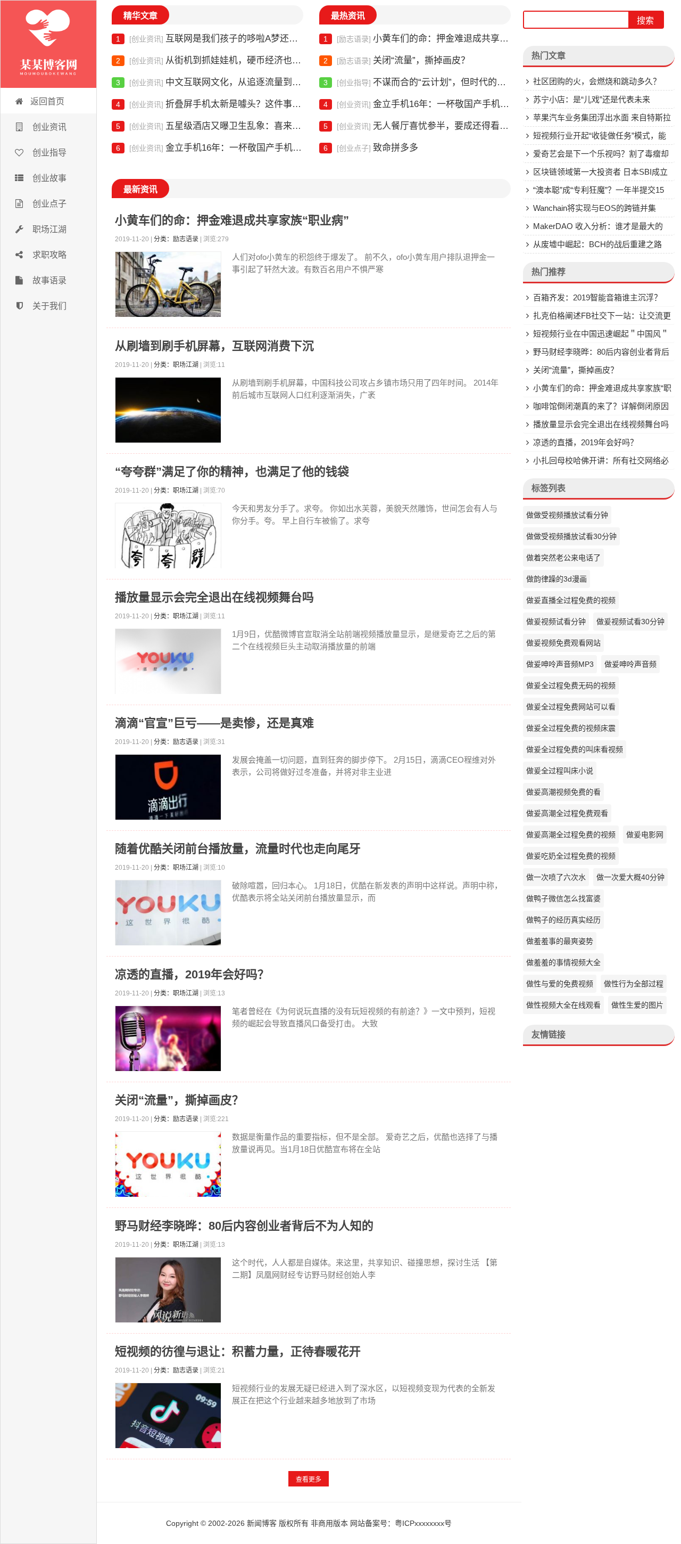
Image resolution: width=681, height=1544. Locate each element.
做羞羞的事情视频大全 (563, 962)
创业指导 (48, 152)
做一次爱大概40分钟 (630, 877)
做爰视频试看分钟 (556, 621)
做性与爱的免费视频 (559, 983)
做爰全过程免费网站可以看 (571, 706)
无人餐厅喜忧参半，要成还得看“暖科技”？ (417, 126)
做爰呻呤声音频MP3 (560, 664)
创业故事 (48, 178)
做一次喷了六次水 (556, 877)
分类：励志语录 (176, 239)
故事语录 (48, 280)
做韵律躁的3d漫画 (556, 579)
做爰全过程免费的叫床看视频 (574, 749)
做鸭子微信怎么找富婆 (563, 898)
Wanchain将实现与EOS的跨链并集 (594, 208)
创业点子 (48, 203)
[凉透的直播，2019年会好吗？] (168, 1041)
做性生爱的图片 (637, 1005)
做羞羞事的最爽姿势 (559, 941)
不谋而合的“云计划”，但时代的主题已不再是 (417, 82)
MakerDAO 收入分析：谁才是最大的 (598, 226)
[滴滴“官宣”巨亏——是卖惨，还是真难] (168, 789)
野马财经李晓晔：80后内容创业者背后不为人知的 (244, 1225)
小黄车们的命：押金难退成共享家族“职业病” (417, 39)
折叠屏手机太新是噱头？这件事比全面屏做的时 (209, 104)
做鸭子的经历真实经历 (563, 920)
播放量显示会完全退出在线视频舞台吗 (214, 597)
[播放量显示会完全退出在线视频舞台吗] (168, 663)
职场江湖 (48, 229)
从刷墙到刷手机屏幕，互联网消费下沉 (214, 346)
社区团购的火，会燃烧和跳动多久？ (597, 81)
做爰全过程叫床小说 (559, 770)
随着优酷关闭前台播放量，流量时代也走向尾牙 (238, 848)
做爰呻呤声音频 (630, 664)
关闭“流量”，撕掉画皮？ (396, 60)
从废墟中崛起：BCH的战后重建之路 (597, 244)
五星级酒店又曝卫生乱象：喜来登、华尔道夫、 (209, 126)
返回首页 (47, 101)
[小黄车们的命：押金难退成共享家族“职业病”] (168, 286)
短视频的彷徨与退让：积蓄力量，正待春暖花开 (238, 1351)
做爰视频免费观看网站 (563, 643)
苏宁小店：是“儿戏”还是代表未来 (591, 99)
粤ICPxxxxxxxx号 (423, 1523)
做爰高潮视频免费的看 (563, 792)
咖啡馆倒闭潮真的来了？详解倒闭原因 (601, 406)
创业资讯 (48, 127)
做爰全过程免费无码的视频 (571, 685)
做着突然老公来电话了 (563, 557)
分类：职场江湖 (176, 365)
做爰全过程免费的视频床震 (571, 728)
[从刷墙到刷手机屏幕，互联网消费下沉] (168, 412)
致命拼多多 (370, 148)
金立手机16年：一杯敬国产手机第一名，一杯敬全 (209, 148)
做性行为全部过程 (633, 983)
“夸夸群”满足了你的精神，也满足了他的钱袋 (232, 471)
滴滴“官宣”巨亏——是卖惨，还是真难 (214, 723)
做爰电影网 (644, 834)
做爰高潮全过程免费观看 (567, 813)
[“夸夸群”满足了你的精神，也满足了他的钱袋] (168, 538)
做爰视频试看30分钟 (630, 621)
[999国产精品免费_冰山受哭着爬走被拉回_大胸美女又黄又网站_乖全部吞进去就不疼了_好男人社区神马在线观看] (48, 44)
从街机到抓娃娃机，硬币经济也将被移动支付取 (209, 60)
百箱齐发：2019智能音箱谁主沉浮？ (597, 297)
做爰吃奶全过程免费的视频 (571, 856)
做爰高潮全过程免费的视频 (571, 834)
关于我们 (48, 306)
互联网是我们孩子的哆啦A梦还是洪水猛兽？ (209, 39)
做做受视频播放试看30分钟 (571, 536)
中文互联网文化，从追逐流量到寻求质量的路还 (209, 82)
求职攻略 (48, 254)
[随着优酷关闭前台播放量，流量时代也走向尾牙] (168, 915)
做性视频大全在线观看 (563, 1005)
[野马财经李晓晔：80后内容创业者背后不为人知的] (168, 1292)
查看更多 (308, 1479)
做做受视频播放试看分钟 (567, 515)
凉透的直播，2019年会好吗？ (192, 974)
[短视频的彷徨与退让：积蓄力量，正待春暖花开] (168, 1418)
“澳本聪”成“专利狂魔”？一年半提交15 (598, 189)
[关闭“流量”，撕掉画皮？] (168, 1166)
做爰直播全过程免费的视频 (571, 600)
